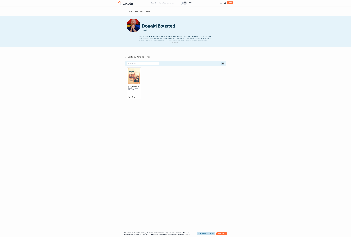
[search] (185, 3)
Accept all (221, 233)
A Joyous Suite (133, 86)
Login (230, 3)
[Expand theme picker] (221, 2)
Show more (175, 43)
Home (130, 11)
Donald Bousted (133, 88)
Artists (136, 11)
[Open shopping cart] (224, 2)
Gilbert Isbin (131, 90)
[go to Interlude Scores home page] (125, 3)
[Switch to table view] (222, 63)
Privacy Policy (185, 234)
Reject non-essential (206, 233)
